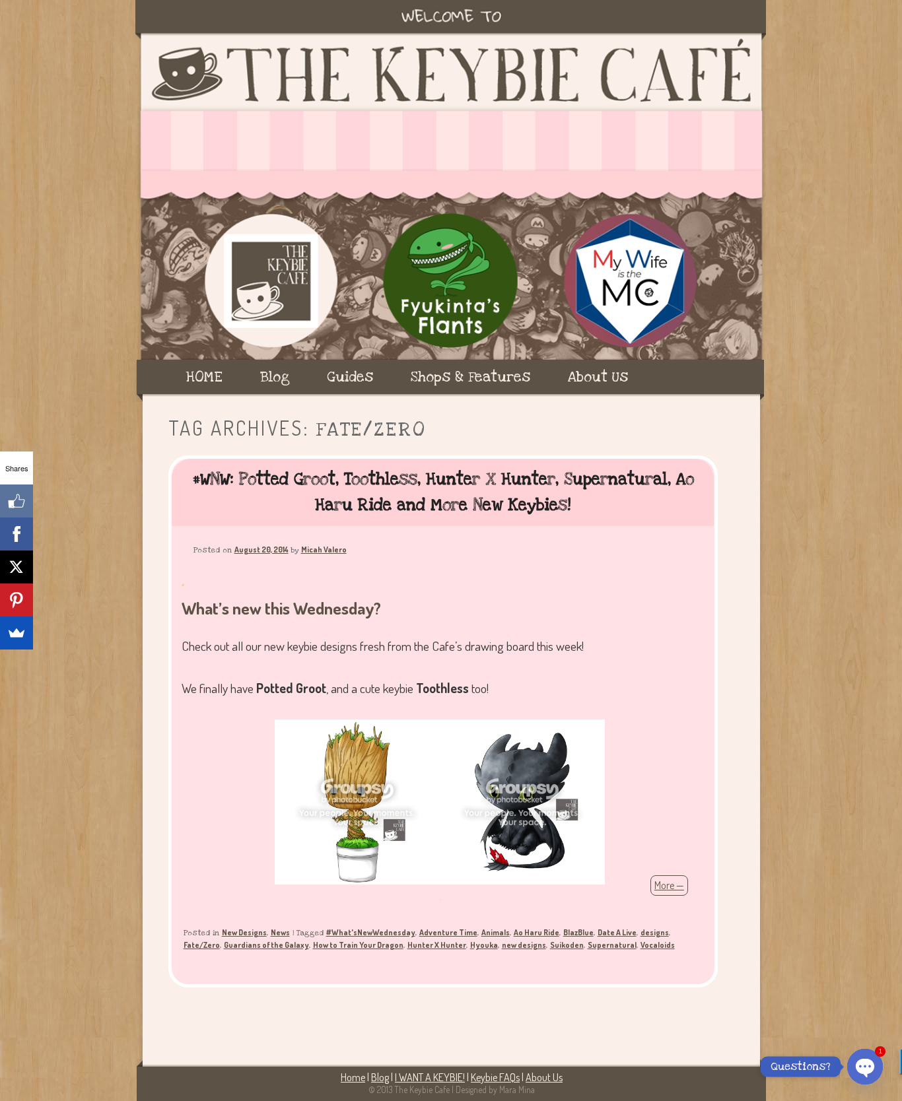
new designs (524, 945)
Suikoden (567, 945)
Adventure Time (448, 932)
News (280, 932)
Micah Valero (324, 549)
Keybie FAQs (495, 1077)
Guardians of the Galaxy (266, 945)
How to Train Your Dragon (358, 945)
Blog (275, 377)
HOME (204, 377)
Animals (495, 932)
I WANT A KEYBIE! (430, 1077)
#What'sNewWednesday (370, 932)
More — (669, 885)
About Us (598, 377)
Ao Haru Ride (536, 932)
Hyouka (484, 945)
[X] (16, 567)
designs (655, 932)
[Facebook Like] (16, 500)
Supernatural (612, 945)
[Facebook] (16, 533)
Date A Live (617, 932)
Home (353, 1077)
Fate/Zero (202, 945)
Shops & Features (470, 377)
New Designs (244, 932)
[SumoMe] (16, 633)
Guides (350, 377)
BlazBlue (578, 932)
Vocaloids (658, 945)
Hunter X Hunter (436, 945)
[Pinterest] (16, 600)
